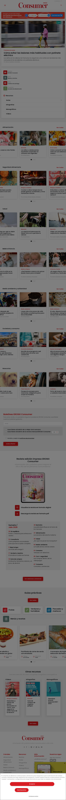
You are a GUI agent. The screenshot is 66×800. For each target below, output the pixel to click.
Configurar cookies (33, 796)
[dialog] (33, 786)
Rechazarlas (21, 790)
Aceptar (32, 784)
